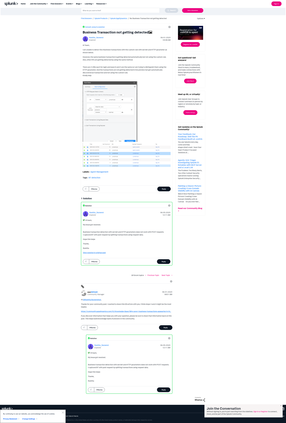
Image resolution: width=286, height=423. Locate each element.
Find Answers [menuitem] (56, 4)
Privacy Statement (10, 419)
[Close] (63, 412)
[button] (169, 27)
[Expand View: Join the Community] (47, 3)
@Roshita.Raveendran (92, 299)
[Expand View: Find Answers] (62, 3)
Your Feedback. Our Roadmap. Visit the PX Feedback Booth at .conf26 (190, 136)
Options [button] (199, 18)
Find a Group (190, 112)
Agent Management (99, 172)
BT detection (94, 177)
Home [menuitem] (23, 4)
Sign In (276, 4)
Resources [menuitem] (100, 4)
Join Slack (190, 81)
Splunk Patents (73, 416)
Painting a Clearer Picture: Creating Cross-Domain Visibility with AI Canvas (189, 188)
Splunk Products (101, 18)
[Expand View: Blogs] (81, 3)
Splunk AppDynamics (118, 18)
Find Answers (86, 18)
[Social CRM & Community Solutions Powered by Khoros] (200, 399)
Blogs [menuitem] (78, 4)
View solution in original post (94, 252)
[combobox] (129, 10)
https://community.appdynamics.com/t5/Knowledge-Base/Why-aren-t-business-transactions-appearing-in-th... (126, 311)
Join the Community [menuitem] (38, 4)
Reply (164, 189)
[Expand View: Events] (72, 3)
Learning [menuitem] (88, 4)
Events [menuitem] (69, 4)
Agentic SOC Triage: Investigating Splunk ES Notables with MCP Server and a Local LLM (190, 164)
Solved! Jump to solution (95, 27)
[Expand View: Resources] (106, 3)
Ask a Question (192, 10)
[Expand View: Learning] (93, 3)
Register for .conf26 (190, 44)
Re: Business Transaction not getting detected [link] (148, 18)
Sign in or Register (260, 411)
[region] (33, 416)
